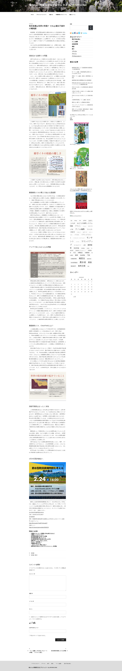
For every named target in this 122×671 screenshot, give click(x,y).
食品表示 (73, 266)
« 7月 (74, 296)
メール (31, 601)
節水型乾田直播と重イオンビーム (38, 537)
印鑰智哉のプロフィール (61, 14)
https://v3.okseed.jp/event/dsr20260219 (39, 527)
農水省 (83, 262)
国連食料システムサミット (81, 250)
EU (71, 220)
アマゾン (74, 53)
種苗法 (82, 258)
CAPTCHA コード (33, 627)
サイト (30, 609)
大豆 (74, 252)
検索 (71, 24)
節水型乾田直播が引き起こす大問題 (39, 536)
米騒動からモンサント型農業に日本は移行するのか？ (43, 533)
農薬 (73, 46)
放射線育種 (75, 44)
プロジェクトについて (41, 14)
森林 (76, 255)
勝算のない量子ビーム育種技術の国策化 (81, 102)
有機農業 (87, 252)
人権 (84, 245)
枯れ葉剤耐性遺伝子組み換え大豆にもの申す (41, 539)
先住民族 (76, 248)
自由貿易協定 (74, 262)
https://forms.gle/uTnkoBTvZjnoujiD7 (38, 523)
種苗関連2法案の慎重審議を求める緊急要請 (81, 80)
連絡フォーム (72, 14)
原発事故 (83, 248)
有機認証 (80, 252)
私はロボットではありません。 (38, 635)
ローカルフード (77, 245)
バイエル (76, 234)
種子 (73, 49)
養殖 (88, 266)
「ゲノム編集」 (58, 663)
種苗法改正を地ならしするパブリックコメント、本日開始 (44, 546)
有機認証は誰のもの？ (36, 543)
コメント (32, 573)
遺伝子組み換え (76, 39)
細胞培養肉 (89, 258)
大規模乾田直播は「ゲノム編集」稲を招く (81, 99)
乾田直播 (32, 553)
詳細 (71, 118)
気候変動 (82, 255)
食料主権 (81, 266)
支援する (51, 14)
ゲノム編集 (75, 41)
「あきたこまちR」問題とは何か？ (39, 544)
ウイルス (84, 226)
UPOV (84, 220)
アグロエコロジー (77, 56)
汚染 (88, 255)
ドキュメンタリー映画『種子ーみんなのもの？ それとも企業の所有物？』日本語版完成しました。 (81, 189)
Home (32, 14)
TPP (80, 220)
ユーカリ (77, 241)
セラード (85, 232)
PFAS (75, 220)
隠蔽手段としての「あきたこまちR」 (39, 540)
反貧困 (88, 248)
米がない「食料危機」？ (36, 541)
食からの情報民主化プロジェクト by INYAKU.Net (58, 5)
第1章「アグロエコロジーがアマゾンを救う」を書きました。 (81, 212)
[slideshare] (81, 33)
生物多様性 (74, 258)
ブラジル (74, 51)
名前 (31, 593)
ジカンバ (79, 232)
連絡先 (71, 119)
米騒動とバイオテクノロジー (37, 534)
